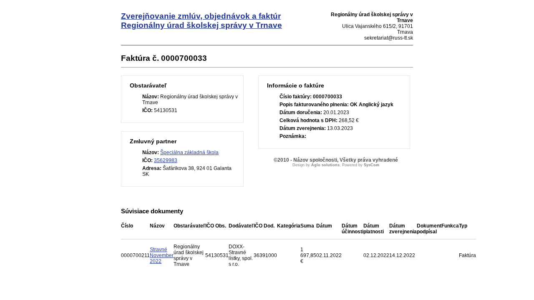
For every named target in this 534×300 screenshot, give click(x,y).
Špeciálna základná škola (189, 152)
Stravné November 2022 (162, 255)
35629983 (165, 160)
